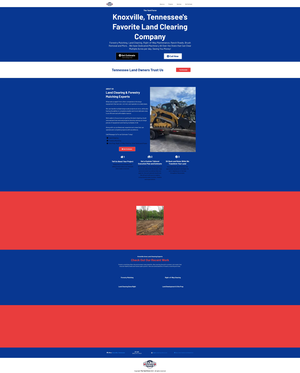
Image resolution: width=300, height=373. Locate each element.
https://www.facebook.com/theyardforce (184, 352)
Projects (170, 4)
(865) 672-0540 (137, 353)
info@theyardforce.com (161, 352)
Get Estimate (188, 4)
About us (162, 4)
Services (179, 4)
